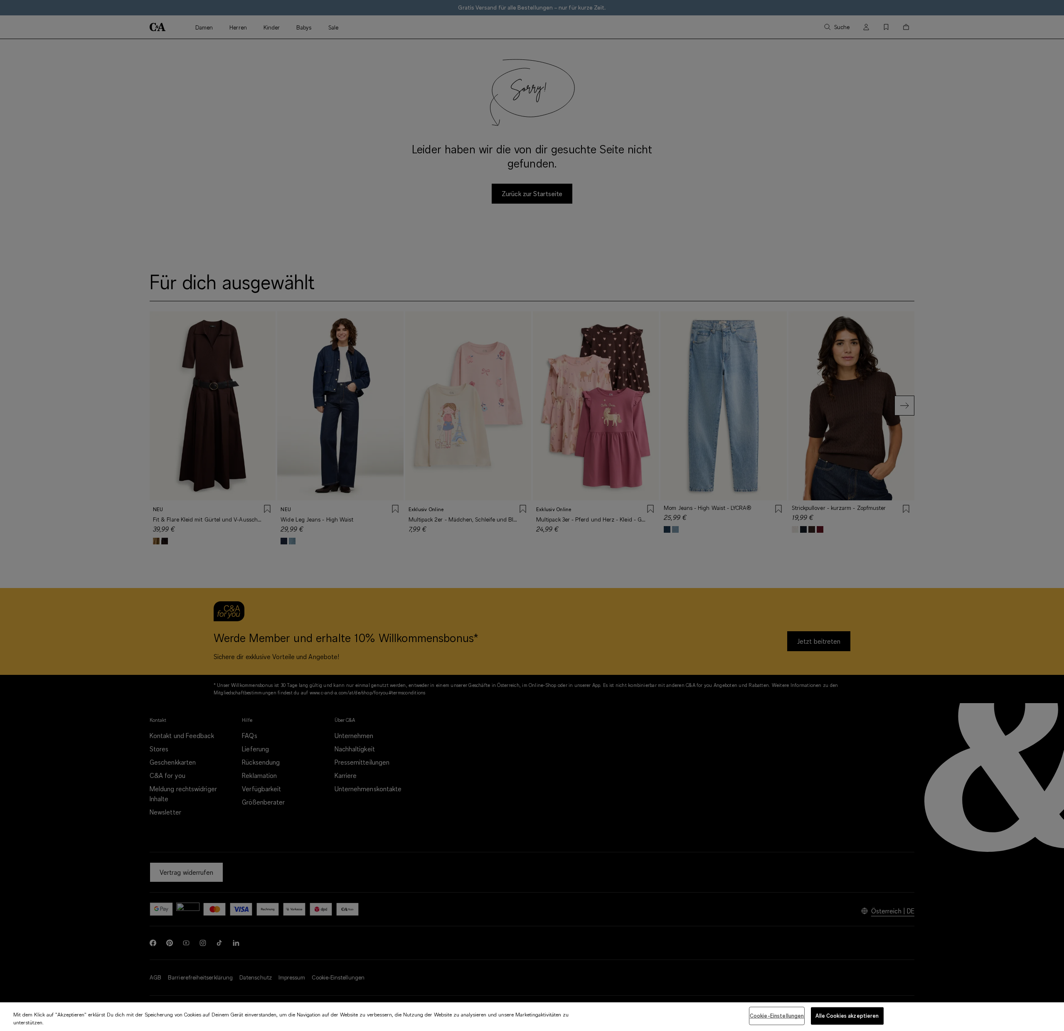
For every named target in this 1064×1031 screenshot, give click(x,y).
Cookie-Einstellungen (777, 1015)
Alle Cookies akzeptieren (847, 1015)
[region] (532, 1016)
